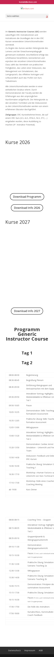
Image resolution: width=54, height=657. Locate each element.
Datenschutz (14, 650)
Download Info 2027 (27, 311)
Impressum (29, 650)
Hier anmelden (27, 176)
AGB (41, 650)
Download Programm (27, 197)
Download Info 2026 (27, 208)
